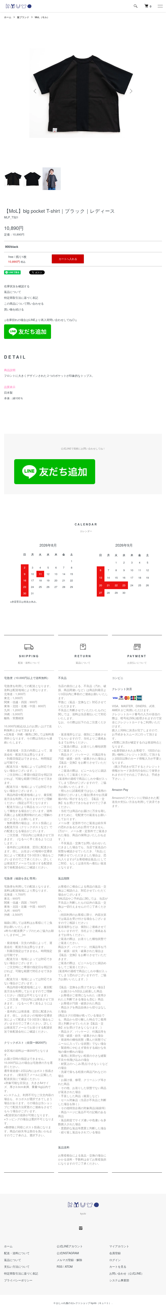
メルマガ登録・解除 (69, 1260)
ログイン (115, 1260)
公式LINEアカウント (70, 1246)
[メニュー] (160, 6)
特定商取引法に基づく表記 (21, 298)
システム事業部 (119, 1280)
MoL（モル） (42, 17)
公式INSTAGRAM (68, 1253)
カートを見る (117, 1266)
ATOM (69, 1266)
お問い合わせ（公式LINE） (126, 1273)
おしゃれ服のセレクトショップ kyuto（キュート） (83, 1303)
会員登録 (115, 1253)
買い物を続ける (14, 309)
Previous (35, 91)
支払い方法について (17, 1266)
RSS (59, 1266)
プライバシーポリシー (18, 1280)
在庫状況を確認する (17, 286)
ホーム (7, 17)
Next (131, 91)
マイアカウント (119, 1246)
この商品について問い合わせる (24, 303)
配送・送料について (17, 1253)
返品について (12, 292)
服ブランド (23, 17)
